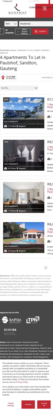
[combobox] (14, 1)
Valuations (28, 357)
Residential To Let (45, 351)
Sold (26, 351)
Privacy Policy (22, 382)
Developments (17, 357)
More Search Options (24, 31)
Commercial (16, 342)
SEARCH (42, 31)
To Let (30, 50)
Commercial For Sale (30, 342)
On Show (3, 357)
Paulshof (45, 50)
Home (8, 342)
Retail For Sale (45, 348)
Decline (28, 404)
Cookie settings (10, 404)
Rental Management (40, 357)
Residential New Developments (11, 354)
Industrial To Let (36, 345)
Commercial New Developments (27, 348)
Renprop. (13, 50)
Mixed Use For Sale (7, 348)
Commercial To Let (7, 345)
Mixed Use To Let (6, 351)
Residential (22, 50)
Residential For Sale (31, 354)
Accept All (44, 404)
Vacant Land (44, 354)
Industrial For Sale (22, 345)
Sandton (37, 50)
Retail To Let (18, 351)
